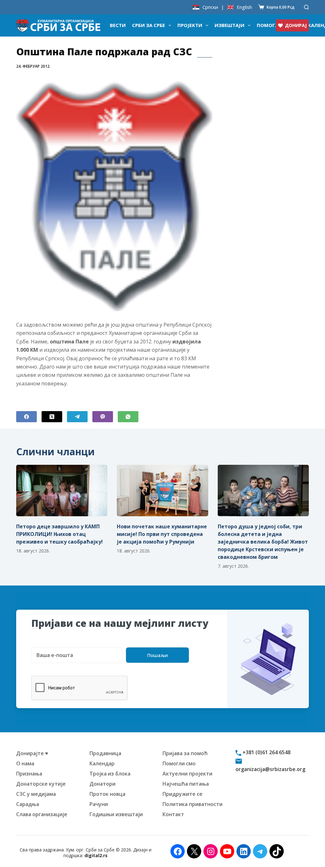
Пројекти (189, 25)
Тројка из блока (110, 773)
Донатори (103, 783)
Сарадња (27, 804)
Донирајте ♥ (32, 753)
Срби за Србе (148, 25)
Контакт (173, 814)
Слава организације (41, 814)
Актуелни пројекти (187, 773)
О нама (25, 763)
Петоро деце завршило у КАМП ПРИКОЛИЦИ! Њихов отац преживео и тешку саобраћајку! (59, 534)
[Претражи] (306, 7)
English (244, 7)
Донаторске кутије (41, 783)
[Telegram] (77, 416)
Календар (102, 763)
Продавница (105, 753)
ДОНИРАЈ (296, 25)
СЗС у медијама (36, 793)
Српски (210, 7)
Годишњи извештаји (116, 814)
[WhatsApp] (128, 416)
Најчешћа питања (185, 783)
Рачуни (99, 804)
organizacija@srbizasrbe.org (270, 769)
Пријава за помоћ (185, 753)
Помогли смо (179, 763)
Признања (29, 773)
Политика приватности (192, 804)
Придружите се (182, 793)
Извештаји (229, 25)
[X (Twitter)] (52, 416)
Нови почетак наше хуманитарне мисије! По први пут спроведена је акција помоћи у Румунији (162, 534)
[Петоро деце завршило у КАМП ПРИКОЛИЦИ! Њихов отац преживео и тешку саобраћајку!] (61, 490)
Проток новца (107, 793)
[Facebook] (26, 416)
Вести (118, 25)
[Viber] (102, 416)
